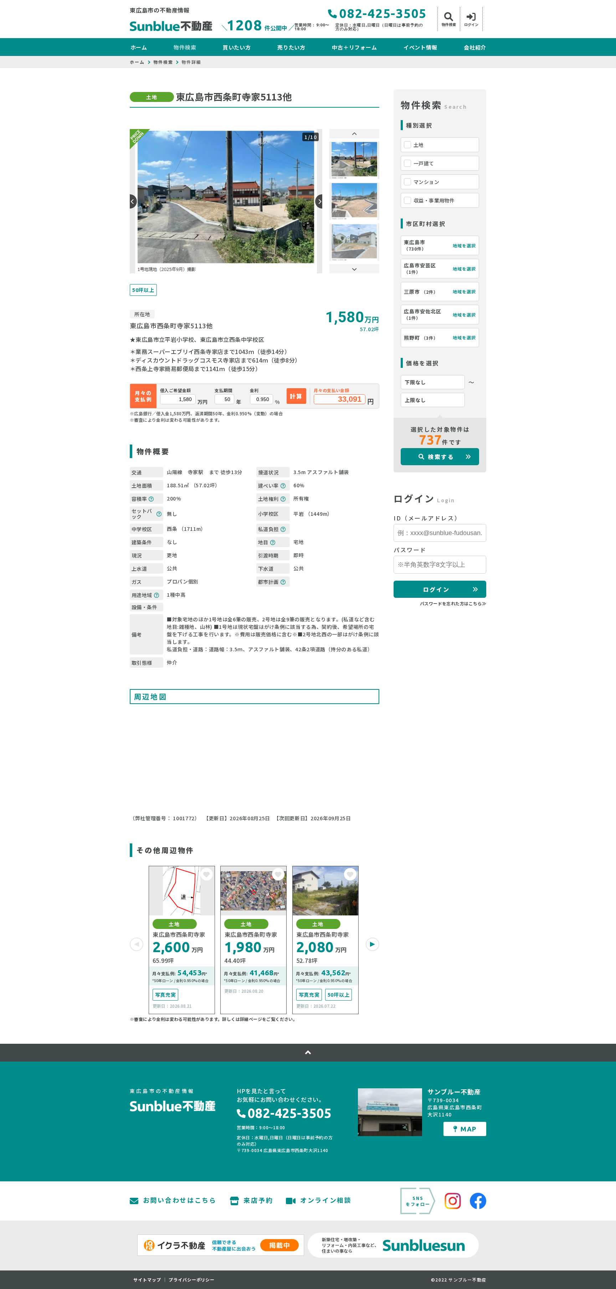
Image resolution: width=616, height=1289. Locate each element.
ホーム (138, 47)
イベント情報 (420, 47)
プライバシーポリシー (192, 1280)
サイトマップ (147, 1280)
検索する (441, 456)
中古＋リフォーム (354, 47)
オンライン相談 (326, 1201)
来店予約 (258, 1201)
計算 (296, 396)
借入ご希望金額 (175, 390)
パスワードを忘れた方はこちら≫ (453, 603)
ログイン (436, 589)
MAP (469, 1129)
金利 (254, 390)
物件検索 (185, 47)
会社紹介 (475, 47)
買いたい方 (237, 47)
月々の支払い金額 (331, 390)
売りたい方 (291, 47)
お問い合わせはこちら (180, 1201)
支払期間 (223, 390)
